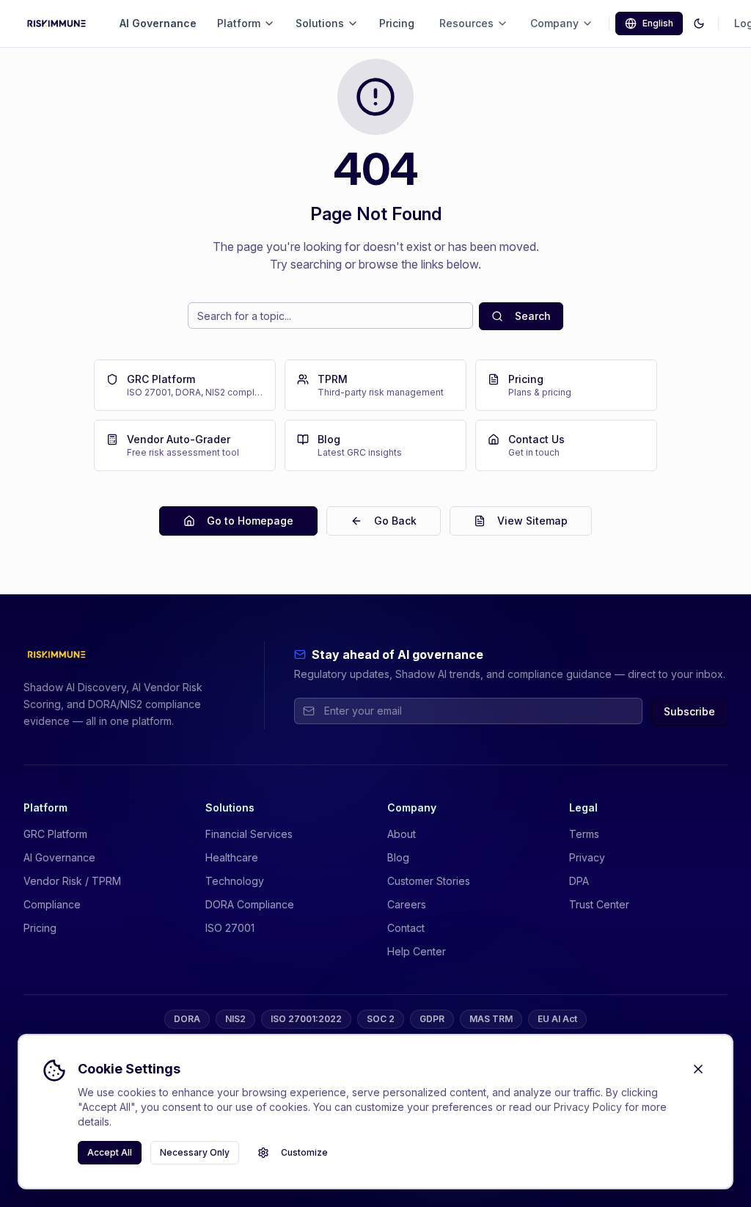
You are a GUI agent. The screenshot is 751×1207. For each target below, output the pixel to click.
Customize (304, 1152)
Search (533, 316)
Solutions (320, 23)
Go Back (395, 520)
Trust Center (599, 904)
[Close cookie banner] (698, 1069)
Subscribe (689, 711)
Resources (466, 23)
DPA (579, 881)
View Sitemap (532, 520)
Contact (406, 928)
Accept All (109, 1152)
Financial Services (249, 834)
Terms (584, 834)
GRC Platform (55, 834)
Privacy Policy (588, 1107)
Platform (238, 23)
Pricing (396, 23)
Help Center (416, 951)
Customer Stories (428, 881)
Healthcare (231, 857)
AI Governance (158, 23)
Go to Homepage (250, 520)
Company (554, 23)
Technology (234, 881)
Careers (406, 904)
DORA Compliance (249, 904)
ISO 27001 (229, 928)
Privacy (587, 857)
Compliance (52, 904)
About (401, 834)
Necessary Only (195, 1152)
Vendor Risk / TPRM (72, 881)
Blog (398, 857)
